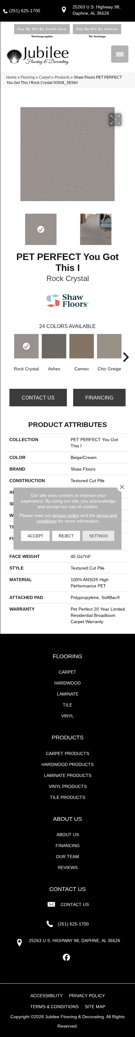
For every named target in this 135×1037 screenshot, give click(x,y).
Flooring (28, 77)
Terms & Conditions (54, 1006)
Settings (98, 536)
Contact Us (38, 397)
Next (125, 226)
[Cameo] (81, 346)
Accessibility (46, 995)
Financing (99, 397)
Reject (66, 536)
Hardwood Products (67, 764)
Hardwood (67, 682)
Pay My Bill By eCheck (97, 29)
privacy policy (65, 515)
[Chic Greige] (109, 346)
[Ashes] (54, 346)
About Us (68, 834)
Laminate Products (67, 775)
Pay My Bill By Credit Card (42, 29)
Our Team (67, 856)
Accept (35, 536)
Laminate (67, 693)
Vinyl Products (68, 786)
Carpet (45, 77)
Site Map (95, 1006)
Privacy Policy (87, 995)
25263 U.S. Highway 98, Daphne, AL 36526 (74, 940)
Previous (9, 226)
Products (62, 77)
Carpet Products (67, 753)
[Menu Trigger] (119, 54)
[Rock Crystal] (26, 346)
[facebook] (66, 957)
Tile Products (67, 797)
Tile (67, 704)
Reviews (68, 867)
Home (11, 77)
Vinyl (67, 715)
